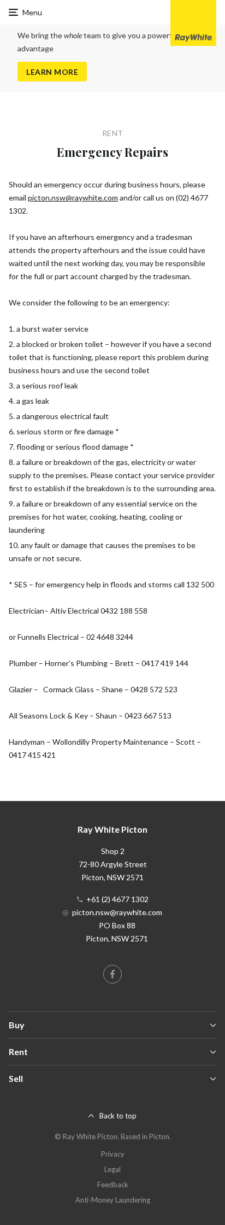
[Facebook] (112, 974)
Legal (112, 1169)
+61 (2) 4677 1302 (117, 899)
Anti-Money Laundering (112, 1199)
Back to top (118, 1115)
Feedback (112, 1184)
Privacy (113, 1154)
